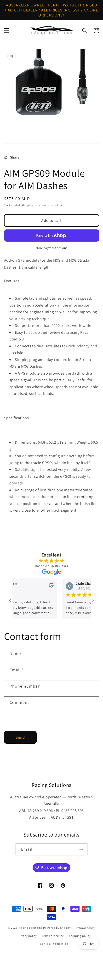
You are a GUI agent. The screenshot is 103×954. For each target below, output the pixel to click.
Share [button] (15, 157)
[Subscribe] (81, 849)
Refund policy (85, 928)
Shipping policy (80, 936)
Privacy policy (27, 936)
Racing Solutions (30, 928)
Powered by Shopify (57, 928)
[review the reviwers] (46, 586)
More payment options (51, 248)
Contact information (54, 943)
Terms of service (53, 936)
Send (20, 737)
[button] (6, 30)
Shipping (27, 205)
